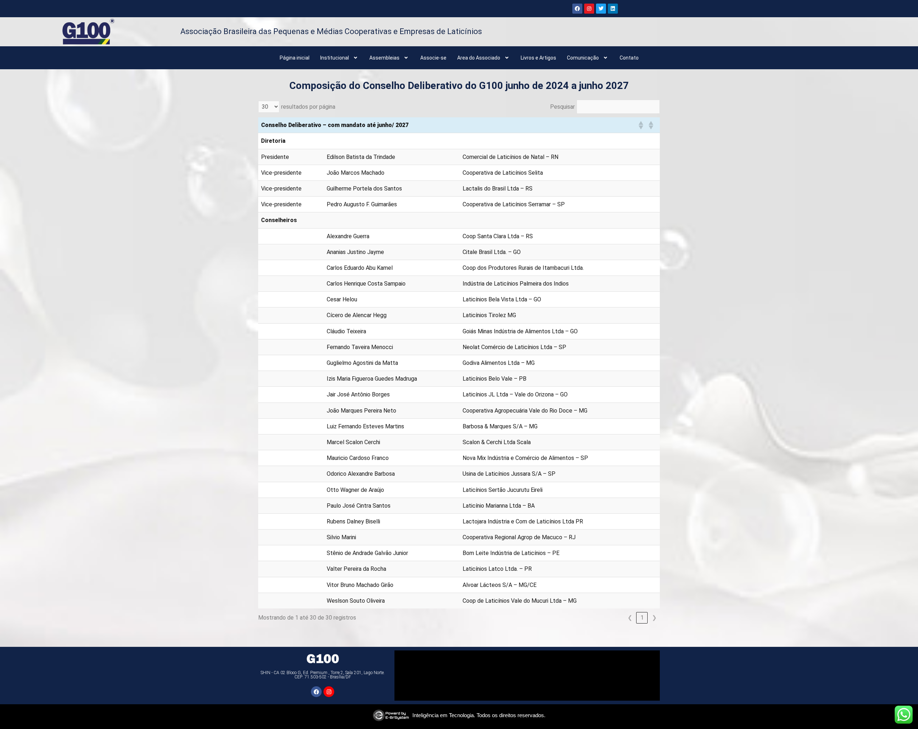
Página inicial (294, 58)
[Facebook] (577, 9)
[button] (339, 58)
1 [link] (642, 617)
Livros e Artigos (538, 58)
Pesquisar (562, 106)
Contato (629, 58)
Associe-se (433, 58)
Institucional (334, 58)
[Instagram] (589, 9)
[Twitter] (601, 9)
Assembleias (384, 58)
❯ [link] (654, 617)
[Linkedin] (613, 9)
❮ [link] (630, 617)
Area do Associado (478, 58)
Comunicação (583, 58)
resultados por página (308, 106)
